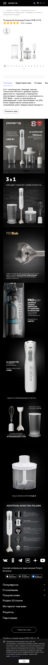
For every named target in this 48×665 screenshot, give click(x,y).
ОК (24, 661)
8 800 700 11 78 (31, 638)
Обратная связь (24, 630)
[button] (5, 66)
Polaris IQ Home (13, 600)
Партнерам (10, 618)
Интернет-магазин (14, 606)
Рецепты (8, 612)
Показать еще (11, 111)
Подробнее (15, 656)
